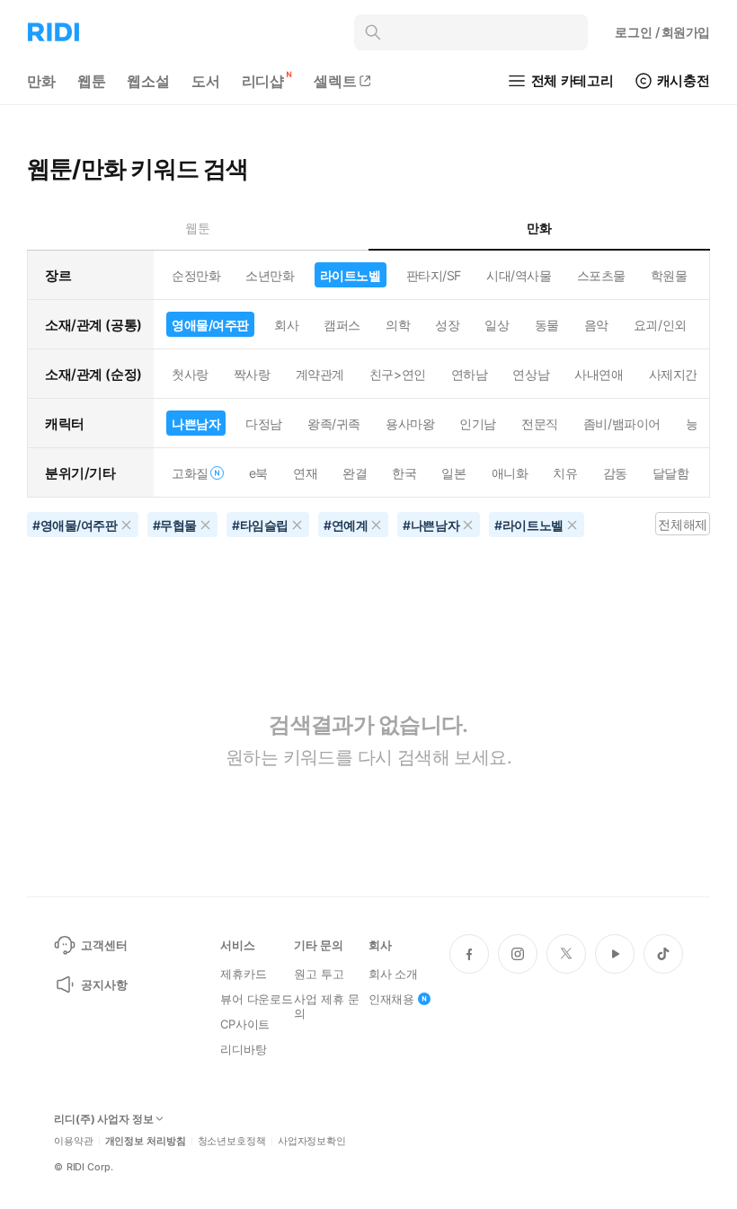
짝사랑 (252, 374)
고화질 (190, 473)
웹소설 (148, 81)
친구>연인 (397, 374)
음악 (596, 324)
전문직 (539, 423)
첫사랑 (190, 374)
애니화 (510, 473)
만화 (41, 81)
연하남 (469, 374)
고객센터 (104, 945)
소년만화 (269, 275)
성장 (447, 324)
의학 (398, 324)
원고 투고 (318, 973)
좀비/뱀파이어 (622, 423)
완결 (354, 473)
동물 (547, 324)
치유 (565, 473)
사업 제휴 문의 (326, 1006)
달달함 (671, 473)
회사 (286, 324)
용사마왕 (410, 423)
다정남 (263, 423)
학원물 (669, 275)
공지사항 (104, 984)
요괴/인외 (660, 324)
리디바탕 (243, 1049)
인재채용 (391, 999)
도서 (205, 81)
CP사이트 (245, 1024)
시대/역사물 (518, 275)
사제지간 (673, 374)
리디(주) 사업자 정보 (104, 1119)
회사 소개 (393, 973)
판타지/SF (433, 275)
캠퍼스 (342, 324)
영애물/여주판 (210, 324)
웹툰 (91, 81)
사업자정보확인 (312, 1141)
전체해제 (682, 524)
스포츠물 (601, 275)
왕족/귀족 (333, 423)
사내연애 (598, 374)
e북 (258, 473)
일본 (453, 473)
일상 (496, 324)
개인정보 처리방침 (145, 1141)
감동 (615, 473)
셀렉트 (335, 81)
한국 (404, 473)
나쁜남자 (196, 423)
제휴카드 (243, 973)
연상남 (530, 374)
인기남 (477, 423)
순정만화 (196, 275)
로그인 (662, 32)
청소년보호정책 (232, 1141)
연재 (305, 473)
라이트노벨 (350, 275)
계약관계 (320, 374)
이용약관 (73, 1141)
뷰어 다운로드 (256, 999)
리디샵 (263, 81)
